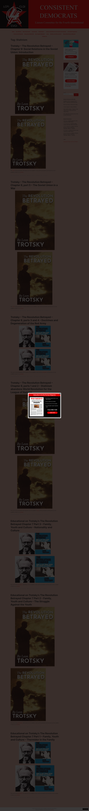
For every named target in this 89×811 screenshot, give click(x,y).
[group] (52, 403)
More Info (52, 412)
